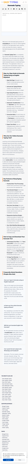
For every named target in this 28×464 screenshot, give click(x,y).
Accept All (8, 459)
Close (19, 459)
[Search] (26, 2)
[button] (23, 2)
